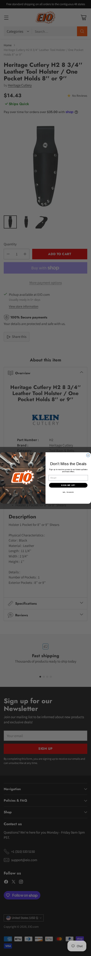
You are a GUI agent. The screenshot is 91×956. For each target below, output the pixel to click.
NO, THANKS (68, 492)
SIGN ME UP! (68, 485)
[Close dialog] (88, 455)
